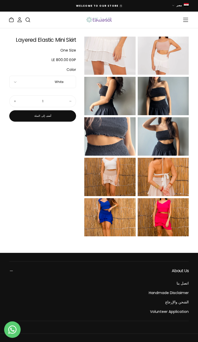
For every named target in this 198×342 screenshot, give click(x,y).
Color (71, 69)
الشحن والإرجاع (177, 302)
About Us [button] (180, 271)
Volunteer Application (169, 311)
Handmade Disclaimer (169, 292)
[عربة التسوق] (11, 20)
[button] (186, 20)
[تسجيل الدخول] (19, 20)
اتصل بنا (183, 283)
